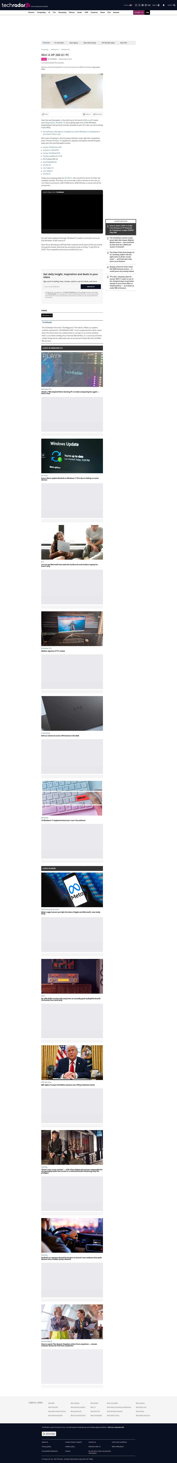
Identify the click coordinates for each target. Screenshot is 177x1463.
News (44, 59)
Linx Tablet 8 (47, 171)
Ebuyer (80, 249)
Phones (31, 12)
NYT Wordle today (108, 43)
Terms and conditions (119, 1442)
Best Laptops (75, 1403)
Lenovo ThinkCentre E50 (52, 147)
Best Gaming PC (76, 1411)
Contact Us (92, 1442)
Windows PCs (66, 49)
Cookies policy (70, 1447)
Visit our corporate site (116, 1427)
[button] (171, 5)
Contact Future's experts (73, 1442)
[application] (72, 211)
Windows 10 (60, 122)
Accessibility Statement (50, 1451)
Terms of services (69, 292)
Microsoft (88, 120)
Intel (43, 183)
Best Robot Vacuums (143, 1415)
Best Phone (94, 1403)
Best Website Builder (55, 1415)
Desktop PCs (55, 49)
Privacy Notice (52, 294)
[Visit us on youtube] (142, 5)
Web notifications (118, 1447)
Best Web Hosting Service (57, 1411)
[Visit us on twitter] (139, 5)
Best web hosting (90, 43)
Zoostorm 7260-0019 (51, 150)
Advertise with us (94, 1447)
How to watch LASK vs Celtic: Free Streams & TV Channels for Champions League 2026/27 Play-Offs (122, 229)
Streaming (62, 12)
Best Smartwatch (96, 1415)
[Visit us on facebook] (136, 5)
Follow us (88, 114)
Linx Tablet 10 (48, 168)
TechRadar (53, 59)
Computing (41, 12)
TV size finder (59, 43)
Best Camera (140, 1403)
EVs (109, 12)
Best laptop (74, 43)
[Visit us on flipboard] (146, 5)
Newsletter (99, 114)
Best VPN (123, 43)
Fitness (72, 12)
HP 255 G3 (47, 165)
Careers (67, 1451)
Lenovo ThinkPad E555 (51, 153)
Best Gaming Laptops (78, 1407)
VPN (86, 12)
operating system (48, 122)
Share (46, 114)
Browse (116, 12)
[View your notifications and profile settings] (164, 5)
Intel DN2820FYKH (50, 162)
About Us (45, 1442)
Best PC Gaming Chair (78, 1415)
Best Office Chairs (113, 1415)
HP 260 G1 (47, 174)
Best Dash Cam (141, 1407)
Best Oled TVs (95, 1411)
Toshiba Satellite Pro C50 (52, 156)
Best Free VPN (53, 1407)
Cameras (94, 12)
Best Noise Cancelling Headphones (119, 1407)
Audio (79, 12)
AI (49, 12)
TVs (54, 12)
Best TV (93, 1407)
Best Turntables (112, 1403)
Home (102, 12)
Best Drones (140, 1411)
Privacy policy (46, 1447)
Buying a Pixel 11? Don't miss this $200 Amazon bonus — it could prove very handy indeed (122, 269)
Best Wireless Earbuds (114, 1411)
